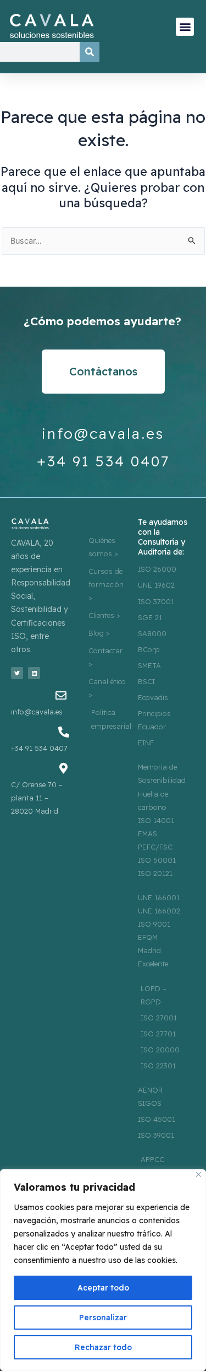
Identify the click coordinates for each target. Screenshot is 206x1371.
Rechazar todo (103, 1347)
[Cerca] (198, 1174)
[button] (185, 27)
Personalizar (103, 1317)
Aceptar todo (103, 1288)
